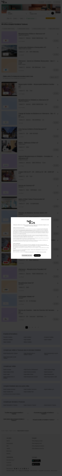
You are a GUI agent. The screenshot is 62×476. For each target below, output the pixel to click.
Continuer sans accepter (45, 219)
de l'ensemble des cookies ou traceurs (25, 230)
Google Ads (33, 244)
